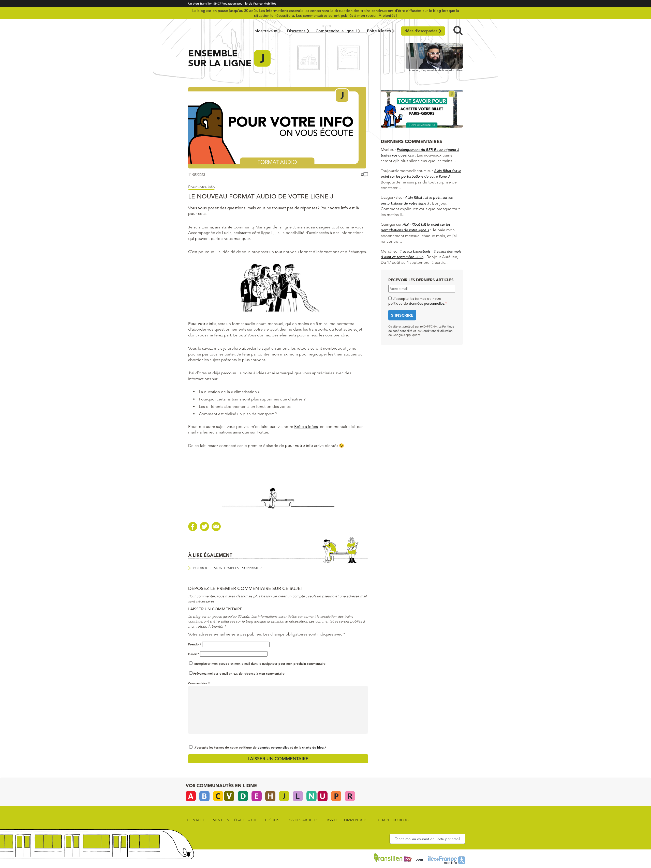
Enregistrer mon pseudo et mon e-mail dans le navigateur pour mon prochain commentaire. (260, 663)
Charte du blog (393, 820)
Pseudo (194, 644)
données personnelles (273, 747)
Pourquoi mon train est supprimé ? (227, 568)
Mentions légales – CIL (235, 820)
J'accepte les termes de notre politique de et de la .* (260, 747)
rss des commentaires (348, 820)
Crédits (272, 820)
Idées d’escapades (420, 31)
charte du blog (313, 747)
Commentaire (199, 683)
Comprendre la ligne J (336, 31)
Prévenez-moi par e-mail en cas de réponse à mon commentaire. (239, 673)
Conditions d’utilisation (437, 331)
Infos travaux (265, 31)
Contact (195, 820)
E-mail (193, 654)
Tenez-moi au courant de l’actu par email (427, 838)
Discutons (296, 31)
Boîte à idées (379, 31)
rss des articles (303, 820)
